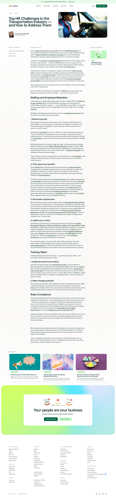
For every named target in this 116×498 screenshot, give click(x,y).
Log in (93, 6)
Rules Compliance (13, 55)
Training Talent (12, 53)
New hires (81, 181)
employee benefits (75, 167)
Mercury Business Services (57, 146)
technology (37, 181)
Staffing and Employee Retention (16, 50)
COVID (37, 167)
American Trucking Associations (51, 61)
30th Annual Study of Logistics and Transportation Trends (66, 225)
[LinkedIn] (106, 494)
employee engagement (75, 231)
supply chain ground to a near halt (46, 50)
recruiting (58, 193)
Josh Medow (78, 156)
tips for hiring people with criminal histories (63, 212)
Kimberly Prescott (50, 75)
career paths (43, 132)
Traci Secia (80, 193)
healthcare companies (73, 150)
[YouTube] (103, 494)
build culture (51, 235)
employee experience (61, 191)
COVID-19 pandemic (71, 50)
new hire (82, 266)
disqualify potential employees (74, 202)
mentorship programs (38, 245)
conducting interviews (59, 264)
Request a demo (101, 6)
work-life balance (69, 67)
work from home (59, 179)
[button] (114, 1)
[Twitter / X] (99, 494)
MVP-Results (72, 233)
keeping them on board (72, 113)
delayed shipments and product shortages (50, 55)
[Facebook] (96, 494)
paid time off (73, 187)
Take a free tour (65, 419)
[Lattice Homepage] (13, 5)
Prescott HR (44, 77)
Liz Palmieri (40, 233)
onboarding (37, 138)
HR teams (65, 91)
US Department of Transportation (59, 310)
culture (72, 229)
